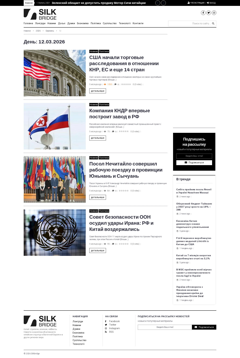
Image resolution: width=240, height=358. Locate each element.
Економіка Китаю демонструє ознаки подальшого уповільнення (192, 224)
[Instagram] (214, 12)
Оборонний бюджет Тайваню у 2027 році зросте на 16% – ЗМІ (194, 206)
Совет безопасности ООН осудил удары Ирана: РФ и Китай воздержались (121, 223)
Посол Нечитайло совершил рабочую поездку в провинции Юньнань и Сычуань (125, 170)
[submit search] (213, 23)
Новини (27, 31)
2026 (38, 31)
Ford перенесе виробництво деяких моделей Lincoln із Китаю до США (193, 241)
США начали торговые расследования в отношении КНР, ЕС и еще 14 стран (124, 63)
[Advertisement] (194, 79)
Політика (104, 51)
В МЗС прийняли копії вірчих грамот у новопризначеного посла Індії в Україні (194, 272)
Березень (50, 31)
